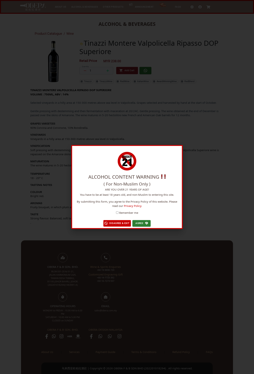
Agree (139, 223)
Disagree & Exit (119, 223)
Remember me (128, 213)
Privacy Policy (132, 206)
